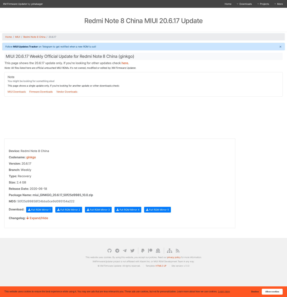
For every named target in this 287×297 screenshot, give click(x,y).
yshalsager (37, 3)
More (280, 3)
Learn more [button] (224, 291)
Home (228, 3)
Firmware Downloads (41, 91)
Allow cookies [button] (272, 291)
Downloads (245, 3)
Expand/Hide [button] (38, 218)
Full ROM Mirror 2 (70, 209)
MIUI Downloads (17, 91)
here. (125, 63)
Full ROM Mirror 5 (158, 209)
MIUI (17, 36)
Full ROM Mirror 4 (129, 209)
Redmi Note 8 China (34, 36)
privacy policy (174, 257)
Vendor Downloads (66, 91)
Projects (264, 3)
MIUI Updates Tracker (25, 46)
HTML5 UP (161, 265)
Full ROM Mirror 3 (99, 209)
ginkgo (31, 157)
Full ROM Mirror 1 (40, 209)
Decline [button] (255, 291)
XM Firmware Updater (15, 3)
